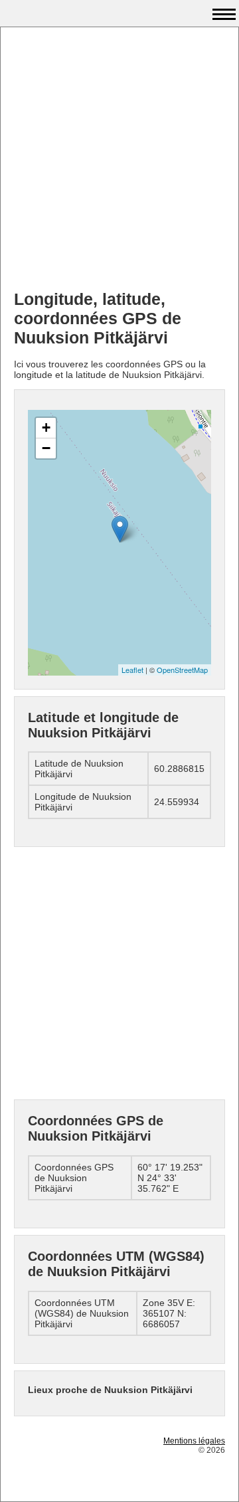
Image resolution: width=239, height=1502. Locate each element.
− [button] (46, 448)
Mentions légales (194, 1441)
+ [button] (46, 427)
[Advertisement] (119, 160)
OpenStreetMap (182, 669)
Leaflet (132, 669)
